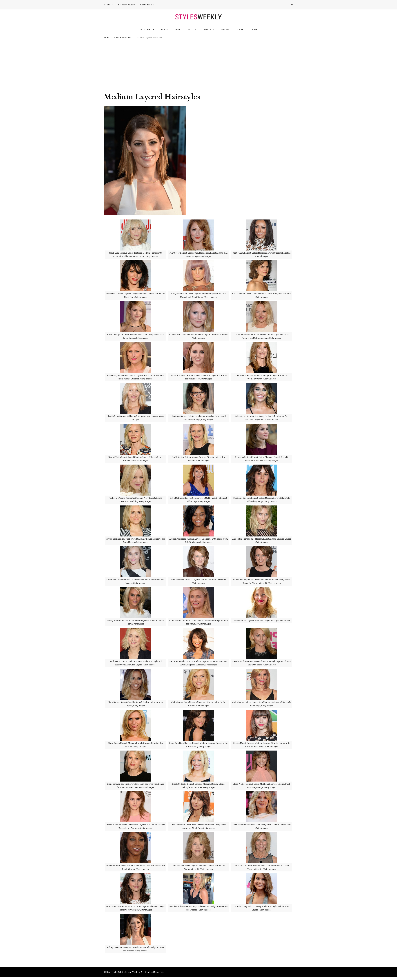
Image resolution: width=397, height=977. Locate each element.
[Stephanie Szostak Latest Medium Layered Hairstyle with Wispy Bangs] (261, 466)
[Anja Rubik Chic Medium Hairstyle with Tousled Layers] (261, 507)
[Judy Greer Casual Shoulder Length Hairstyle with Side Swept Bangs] (198, 221)
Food (177, 29)
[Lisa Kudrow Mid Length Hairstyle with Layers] (135, 385)
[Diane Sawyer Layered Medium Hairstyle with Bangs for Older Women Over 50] (135, 752)
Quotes (241, 29)
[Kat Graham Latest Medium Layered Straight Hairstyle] (261, 221)
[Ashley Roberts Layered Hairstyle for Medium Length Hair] (135, 589)
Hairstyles (146, 29)
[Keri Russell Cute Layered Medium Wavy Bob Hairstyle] (261, 262)
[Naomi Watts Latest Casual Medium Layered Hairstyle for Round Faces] (135, 426)
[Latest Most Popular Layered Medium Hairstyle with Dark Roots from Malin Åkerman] (261, 303)
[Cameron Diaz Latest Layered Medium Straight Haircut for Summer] (198, 589)
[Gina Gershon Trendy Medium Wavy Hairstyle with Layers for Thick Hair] (198, 793)
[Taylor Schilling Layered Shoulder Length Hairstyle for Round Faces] (135, 507)
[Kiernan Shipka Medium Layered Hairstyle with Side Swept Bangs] (135, 303)
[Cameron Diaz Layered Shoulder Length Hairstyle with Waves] (261, 589)
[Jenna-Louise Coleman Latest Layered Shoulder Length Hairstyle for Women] (135, 875)
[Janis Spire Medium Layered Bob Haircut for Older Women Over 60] (261, 834)
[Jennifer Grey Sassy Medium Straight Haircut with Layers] (261, 875)
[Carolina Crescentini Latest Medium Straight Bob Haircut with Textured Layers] (135, 630)
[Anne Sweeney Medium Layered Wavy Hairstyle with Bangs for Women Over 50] (261, 548)
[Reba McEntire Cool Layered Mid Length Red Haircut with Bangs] (198, 466)
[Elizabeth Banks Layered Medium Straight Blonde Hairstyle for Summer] (198, 752)
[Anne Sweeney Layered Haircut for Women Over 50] (198, 548)
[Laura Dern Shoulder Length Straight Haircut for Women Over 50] (261, 344)
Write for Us (147, 5)
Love (254, 29)
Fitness (225, 29)
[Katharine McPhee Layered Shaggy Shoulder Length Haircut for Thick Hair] (135, 262)
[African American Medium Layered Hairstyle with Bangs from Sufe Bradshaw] (198, 507)
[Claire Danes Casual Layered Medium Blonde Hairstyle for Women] (198, 671)
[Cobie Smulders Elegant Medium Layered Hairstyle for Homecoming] (198, 711)
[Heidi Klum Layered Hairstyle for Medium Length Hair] (261, 793)
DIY (163, 29)
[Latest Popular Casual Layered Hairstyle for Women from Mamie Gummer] (135, 344)
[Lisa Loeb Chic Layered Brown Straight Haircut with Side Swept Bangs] (198, 385)
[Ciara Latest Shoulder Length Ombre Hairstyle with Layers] (135, 671)
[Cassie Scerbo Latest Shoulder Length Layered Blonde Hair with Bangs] (261, 630)
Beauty (207, 29)
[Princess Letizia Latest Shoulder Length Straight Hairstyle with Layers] (261, 426)
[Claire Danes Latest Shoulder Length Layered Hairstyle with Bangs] (261, 671)
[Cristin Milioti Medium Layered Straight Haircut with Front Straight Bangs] (261, 711)
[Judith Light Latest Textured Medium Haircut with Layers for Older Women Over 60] (135, 221)
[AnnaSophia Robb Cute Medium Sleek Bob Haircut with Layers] (135, 548)
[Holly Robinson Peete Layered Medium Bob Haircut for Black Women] (135, 834)
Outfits (191, 29)
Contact (108, 5)
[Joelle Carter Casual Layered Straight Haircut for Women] (198, 426)
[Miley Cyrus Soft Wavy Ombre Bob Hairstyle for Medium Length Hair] (261, 385)
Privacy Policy (126, 5)
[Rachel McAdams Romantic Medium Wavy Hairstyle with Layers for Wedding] (135, 466)
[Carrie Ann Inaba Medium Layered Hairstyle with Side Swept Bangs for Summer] (198, 630)
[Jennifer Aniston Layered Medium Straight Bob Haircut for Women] (198, 875)
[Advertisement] (198, 64)
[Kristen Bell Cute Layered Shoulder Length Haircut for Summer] (198, 303)
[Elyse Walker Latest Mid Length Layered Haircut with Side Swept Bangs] (261, 752)
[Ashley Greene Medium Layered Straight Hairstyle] (135, 916)
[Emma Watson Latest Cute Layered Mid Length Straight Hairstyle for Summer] (135, 793)
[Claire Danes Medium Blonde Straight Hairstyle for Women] (135, 711)
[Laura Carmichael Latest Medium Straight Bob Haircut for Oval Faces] (198, 344)
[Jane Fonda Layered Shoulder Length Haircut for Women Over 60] (198, 834)
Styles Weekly (132, 971)
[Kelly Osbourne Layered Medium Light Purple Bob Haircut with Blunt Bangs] (198, 262)
